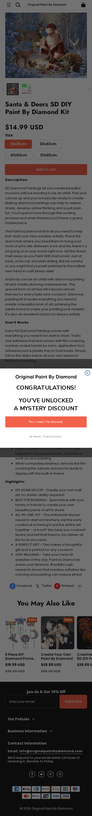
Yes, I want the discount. (46, 421)
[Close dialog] (87, 372)
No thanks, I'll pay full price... (46, 436)
